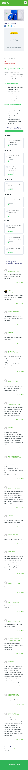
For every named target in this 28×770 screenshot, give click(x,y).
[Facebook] (5, 26)
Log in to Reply (20, 282)
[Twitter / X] (14, 26)
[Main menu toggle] (25, 2)
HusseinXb (10, 402)
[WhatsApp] (8, 26)
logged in (13, 748)
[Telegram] (11, 26)
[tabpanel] (13, 88)
